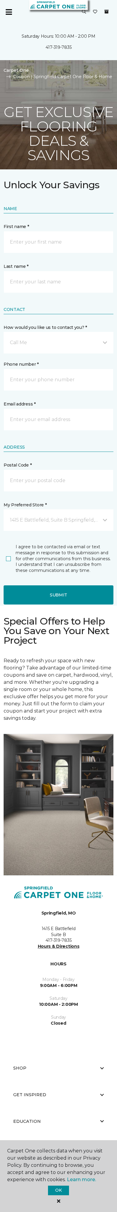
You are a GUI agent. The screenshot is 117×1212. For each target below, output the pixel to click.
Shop (19, 1068)
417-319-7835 (59, 47)
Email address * (20, 404)
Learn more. (81, 1179)
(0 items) (106, 12)
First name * (16, 226)
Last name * (16, 266)
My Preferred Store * (25, 505)
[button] (84, 12)
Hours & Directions (59, 946)
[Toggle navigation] (9, 12)
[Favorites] (95, 12)
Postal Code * (18, 465)
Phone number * (21, 364)
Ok (58, 1190)
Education (27, 1121)
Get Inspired (29, 1094)
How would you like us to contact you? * (45, 327)
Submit (58, 595)
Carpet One (16, 70)
